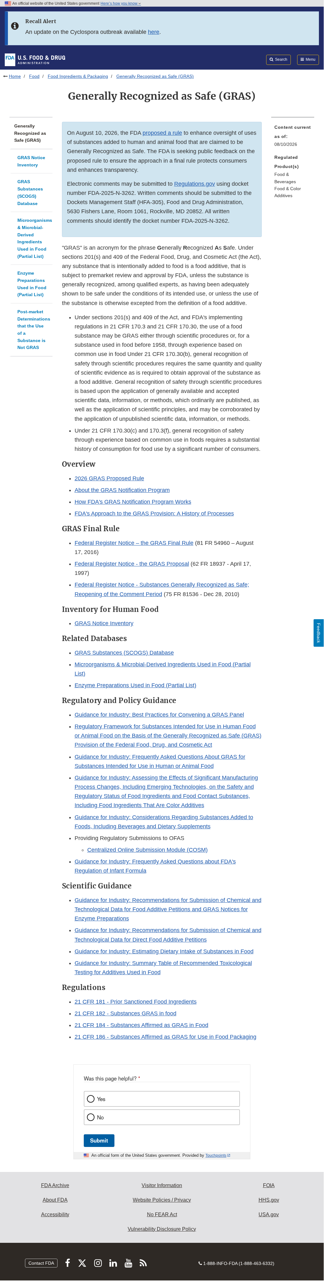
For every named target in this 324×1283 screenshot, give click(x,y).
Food (34, 76)
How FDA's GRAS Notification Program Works (133, 502)
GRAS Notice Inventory (31, 161)
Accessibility (55, 1214)
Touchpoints (215, 1155)
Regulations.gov (194, 184)
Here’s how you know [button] (119, 3)
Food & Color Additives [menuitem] (287, 192)
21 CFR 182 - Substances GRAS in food (125, 1013)
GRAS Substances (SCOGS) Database (30, 192)
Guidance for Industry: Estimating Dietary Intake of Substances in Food (164, 951)
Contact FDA (41, 1263)
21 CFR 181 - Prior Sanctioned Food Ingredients (136, 1002)
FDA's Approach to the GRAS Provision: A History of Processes (154, 513)
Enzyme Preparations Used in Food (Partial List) (31, 284)
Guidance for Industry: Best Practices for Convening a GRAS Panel (159, 715)
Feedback (318, 633)
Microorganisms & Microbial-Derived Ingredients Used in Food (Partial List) (34, 238)
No (100, 1117)
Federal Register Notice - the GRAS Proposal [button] (132, 564)
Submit (99, 1140)
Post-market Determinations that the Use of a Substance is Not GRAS (33, 329)
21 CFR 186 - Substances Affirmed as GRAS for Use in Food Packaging (165, 1037)
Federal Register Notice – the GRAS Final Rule (134, 543)
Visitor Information (162, 1185)
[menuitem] (292, 137)
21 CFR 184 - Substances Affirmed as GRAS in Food (141, 1025)
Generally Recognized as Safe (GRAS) (30, 133)
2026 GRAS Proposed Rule (109, 478)
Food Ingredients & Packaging (78, 76)
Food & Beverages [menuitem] (285, 178)
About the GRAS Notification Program (122, 490)
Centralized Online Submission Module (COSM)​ (147, 850)
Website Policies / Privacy (162, 1200)
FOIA (269, 1185)
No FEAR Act (162, 1214)
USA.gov (269, 1214)
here (153, 32)
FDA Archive (55, 1185)
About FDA (55, 1200)
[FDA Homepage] (35, 59)
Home (15, 76)
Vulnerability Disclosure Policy (162, 1229)
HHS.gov (269, 1200)
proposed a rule (162, 133)
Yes (101, 1099)
